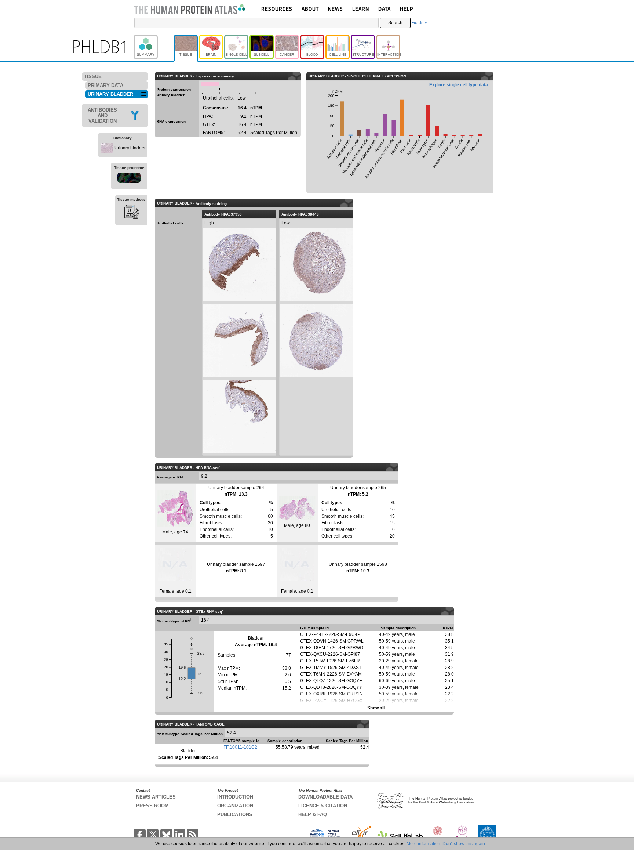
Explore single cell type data (458, 84)
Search (395, 22)
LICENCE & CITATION (322, 806)
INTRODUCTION (235, 797)
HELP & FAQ (312, 814)
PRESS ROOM (152, 806)
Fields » (419, 22)
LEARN (360, 8)
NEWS (335, 8)
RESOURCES (276, 8)
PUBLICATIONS (234, 814)
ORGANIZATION (235, 806)
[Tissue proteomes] (129, 178)
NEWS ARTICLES (156, 797)
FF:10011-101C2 (240, 747)
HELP (406, 8)
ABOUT (310, 8)
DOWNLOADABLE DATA (325, 797)
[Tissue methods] (131, 213)
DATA (384, 8)
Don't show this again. (464, 843)
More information (423, 843)
